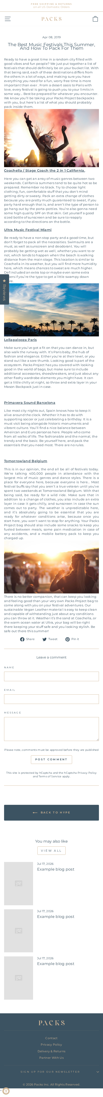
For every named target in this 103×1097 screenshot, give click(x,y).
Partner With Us (51, 1057)
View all (51, 850)
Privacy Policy (87, 772)
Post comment (51, 759)
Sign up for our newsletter (50, 1071)
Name (9, 667)
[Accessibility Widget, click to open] (6, 1091)
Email (10, 689)
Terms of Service (50, 776)
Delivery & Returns (52, 1051)
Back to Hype (55, 812)
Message (13, 712)
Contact (51, 1038)
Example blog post (55, 869)
